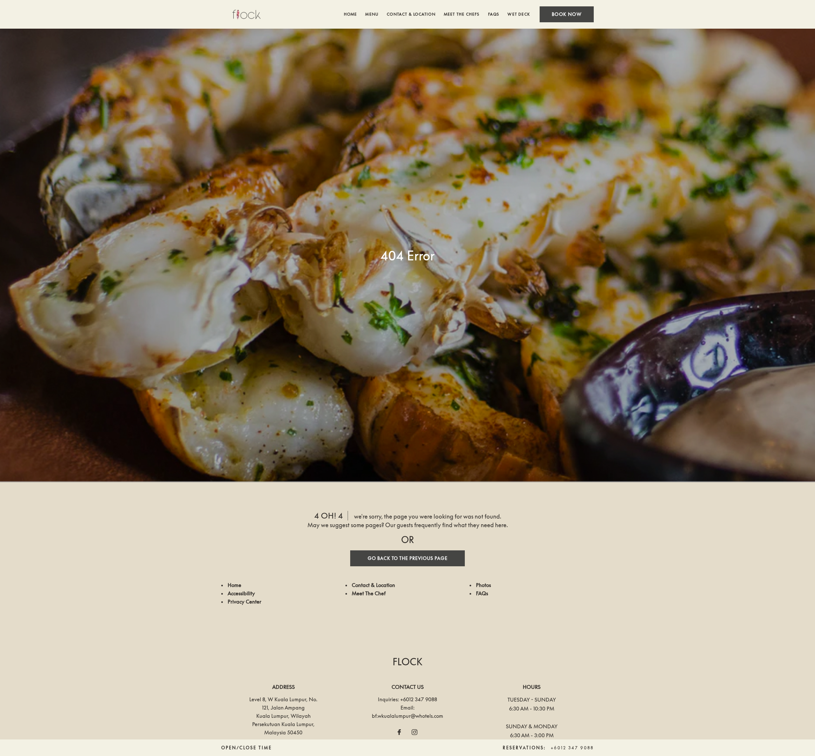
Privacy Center (244, 601)
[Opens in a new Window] (399, 732)
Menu (372, 14)
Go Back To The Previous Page (408, 558)
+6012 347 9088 (418, 699)
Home (350, 14)
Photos (483, 585)
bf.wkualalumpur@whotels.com (407, 716)
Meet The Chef (369, 593)
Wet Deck (518, 14)
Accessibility (241, 593)
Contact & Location (411, 14)
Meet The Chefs (462, 14)
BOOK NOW (567, 14)
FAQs (494, 14)
